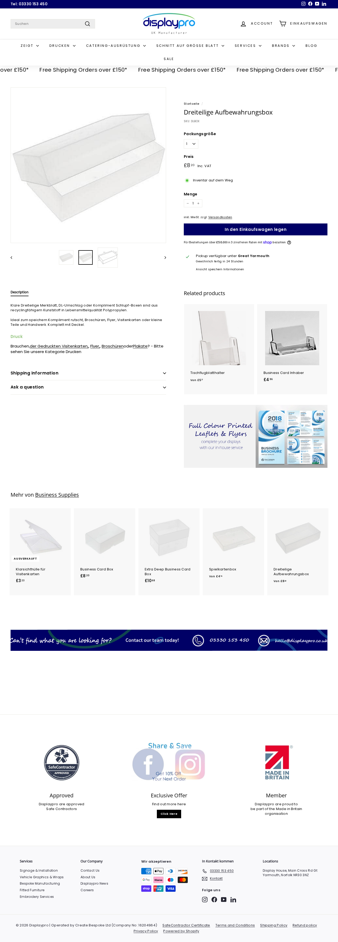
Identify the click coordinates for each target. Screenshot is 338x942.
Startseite (191, 104)
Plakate (140, 346)
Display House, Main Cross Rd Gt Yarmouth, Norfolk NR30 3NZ (290, 872)
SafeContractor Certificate (186, 925)
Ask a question (27, 387)
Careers (87, 890)
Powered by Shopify (181, 931)
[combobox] (53, 24)
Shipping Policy (273, 925)
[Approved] (61, 762)
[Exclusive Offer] (169, 762)
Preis (189, 156)
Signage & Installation (39, 870)
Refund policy (305, 925)
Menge (191, 194)
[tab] (20, 293)
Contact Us (90, 870)
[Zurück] (14, 257)
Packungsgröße (200, 133)
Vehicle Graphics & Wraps (42, 877)
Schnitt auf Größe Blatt (188, 45)
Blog (311, 45)
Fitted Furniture (32, 890)
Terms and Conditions (235, 925)
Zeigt (28, 45)
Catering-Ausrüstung (114, 45)
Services (246, 45)
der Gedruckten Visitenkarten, (59, 346)
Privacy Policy (146, 931)
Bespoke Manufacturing (40, 883)
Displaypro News (94, 883)
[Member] (276, 762)
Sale (169, 58)
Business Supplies (57, 494)
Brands (281, 45)
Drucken (60, 45)
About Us (88, 877)
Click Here (169, 814)
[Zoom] (88, 165)
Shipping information (34, 373)
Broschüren (113, 346)
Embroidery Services (37, 896)
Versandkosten (220, 217)
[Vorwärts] (162, 257)
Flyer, (95, 346)
